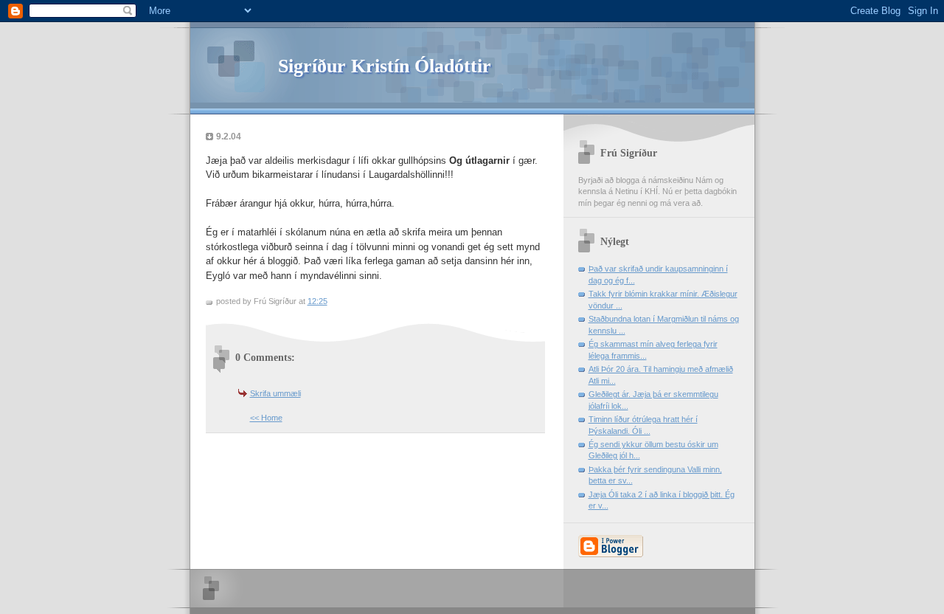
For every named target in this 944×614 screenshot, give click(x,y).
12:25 (317, 301)
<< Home (266, 417)
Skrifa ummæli (275, 393)
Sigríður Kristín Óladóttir (384, 66)
